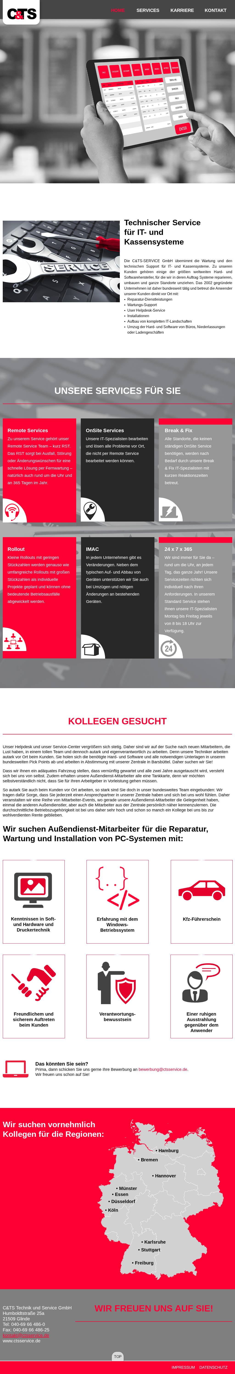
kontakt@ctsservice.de (26, 1335)
